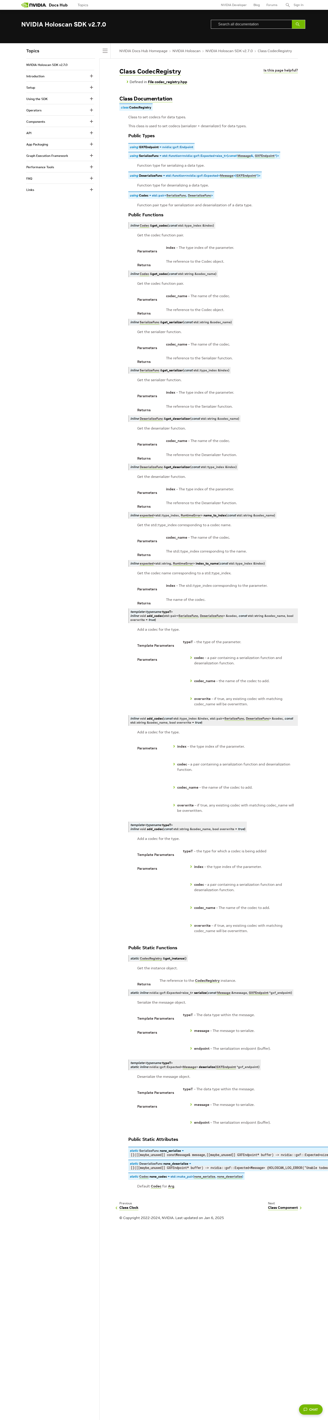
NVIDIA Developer (234, 5)
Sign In (298, 5)
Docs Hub (58, 5)
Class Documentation (145, 98)
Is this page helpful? (281, 70)
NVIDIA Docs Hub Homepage (143, 51)
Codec (156, 1186)
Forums (271, 5)
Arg (171, 1186)
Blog (256, 5)
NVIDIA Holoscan (186, 51)
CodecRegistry (207, 980)
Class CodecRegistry (275, 51)
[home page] (34, 5)
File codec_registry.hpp (167, 82)
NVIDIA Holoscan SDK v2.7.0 (229, 51)
